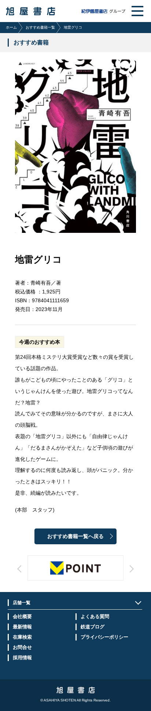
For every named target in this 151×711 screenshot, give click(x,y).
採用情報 (22, 657)
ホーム (11, 27)
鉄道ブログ (92, 626)
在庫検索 (22, 637)
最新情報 (22, 626)
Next (98, 575)
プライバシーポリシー (104, 637)
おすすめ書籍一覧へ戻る (75, 536)
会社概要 (22, 616)
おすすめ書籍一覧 (40, 27)
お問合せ (22, 647)
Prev (52, 575)
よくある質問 (95, 616)
